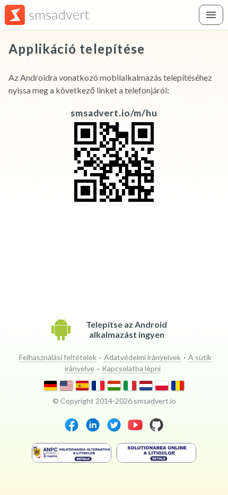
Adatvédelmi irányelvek (142, 357)
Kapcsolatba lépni (131, 368)
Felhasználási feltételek (58, 357)
